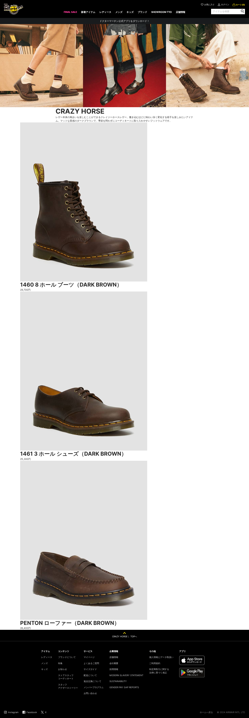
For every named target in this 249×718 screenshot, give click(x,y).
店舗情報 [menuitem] (180, 12)
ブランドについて (67, 657)
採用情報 (113, 669)
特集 (60, 663)
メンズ (44, 663)
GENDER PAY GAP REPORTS (124, 687)
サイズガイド (90, 669)
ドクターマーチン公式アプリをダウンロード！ (124, 21)
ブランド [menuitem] (142, 12)
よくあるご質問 (91, 663)
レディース (46, 657)
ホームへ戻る (206, 712)
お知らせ (62, 669)
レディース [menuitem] (105, 12)
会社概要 (113, 663)
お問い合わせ (90, 693)
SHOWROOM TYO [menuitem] (161, 12)
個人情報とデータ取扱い (161, 657)
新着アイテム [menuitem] (88, 12)
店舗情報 (113, 657)
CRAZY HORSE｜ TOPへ (124, 636)
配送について (90, 675)
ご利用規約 (154, 663)
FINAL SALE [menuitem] (70, 12)
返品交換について (92, 681)
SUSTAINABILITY (118, 681)
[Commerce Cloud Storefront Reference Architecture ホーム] (13, 9)
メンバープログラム (93, 687)
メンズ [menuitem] (118, 12)
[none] (70, 13)
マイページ (89, 657)
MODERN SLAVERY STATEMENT (126, 675)
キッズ (44, 669)
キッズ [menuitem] (130, 12)
